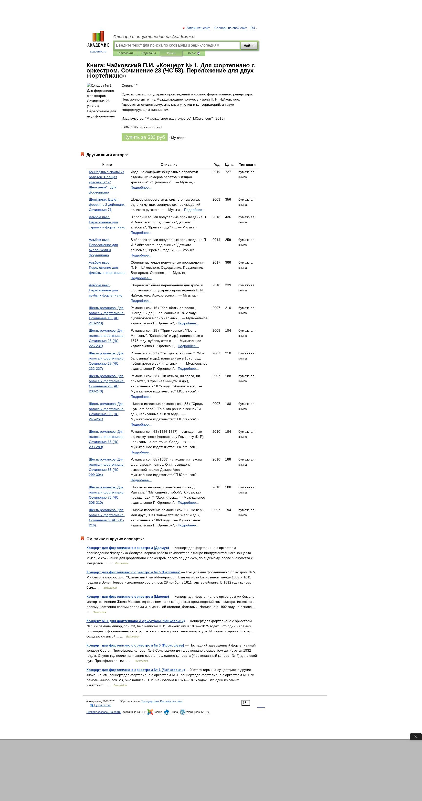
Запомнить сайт (198, 28)
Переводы (148, 53)
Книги (171, 53)
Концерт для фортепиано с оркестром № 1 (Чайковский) (135, 670)
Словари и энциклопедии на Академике (153, 36)
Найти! (249, 46)
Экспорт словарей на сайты (103, 711)
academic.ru (98, 51)
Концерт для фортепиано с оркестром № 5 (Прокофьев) (135, 645)
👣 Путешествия (100, 705)
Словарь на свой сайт (230, 28)
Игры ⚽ (194, 53)
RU (253, 28)
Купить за (144, 137)
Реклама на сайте (171, 701)
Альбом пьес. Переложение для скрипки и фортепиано (107, 222)
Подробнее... (141, 187)
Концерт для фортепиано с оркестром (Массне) (127, 596)
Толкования (125, 53)
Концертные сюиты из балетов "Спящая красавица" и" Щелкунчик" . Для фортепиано (106, 182)
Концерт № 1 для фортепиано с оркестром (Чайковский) (135, 621)
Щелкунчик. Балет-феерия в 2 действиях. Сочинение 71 (107, 204)
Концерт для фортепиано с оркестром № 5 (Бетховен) (133, 572)
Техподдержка (150, 701)
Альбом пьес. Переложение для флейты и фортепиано (107, 267)
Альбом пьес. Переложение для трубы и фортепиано (105, 290)
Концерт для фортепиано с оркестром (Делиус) (127, 548)
